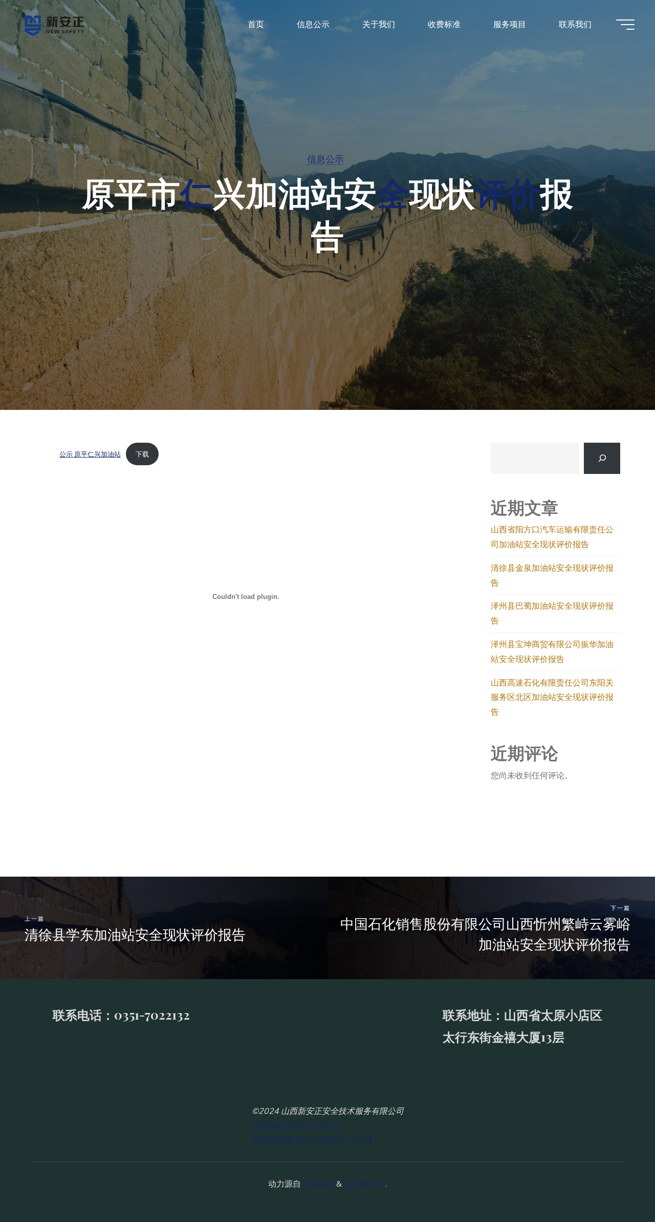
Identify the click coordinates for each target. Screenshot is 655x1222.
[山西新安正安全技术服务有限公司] (54, 24)
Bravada (317, 1183)
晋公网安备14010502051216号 (312, 1140)
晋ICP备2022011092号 (296, 1126)
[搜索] (602, 458)
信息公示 (325, 158)
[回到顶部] (615, 1182)
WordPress (364, 1183)
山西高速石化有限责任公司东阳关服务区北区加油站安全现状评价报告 (552, 697)
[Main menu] (625, 24)
